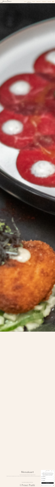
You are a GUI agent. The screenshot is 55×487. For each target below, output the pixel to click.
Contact (33, 1)
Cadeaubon (44, 1)
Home (25, 1)
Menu (29, 1)
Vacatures (49, 1)
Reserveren (38, 1)
